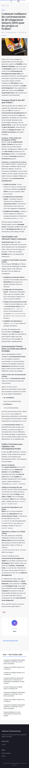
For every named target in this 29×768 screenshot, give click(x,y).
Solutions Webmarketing (11, 731)
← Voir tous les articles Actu (10, 641)
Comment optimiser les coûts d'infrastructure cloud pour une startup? (12, 713)
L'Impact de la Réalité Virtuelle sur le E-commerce (14, 668)
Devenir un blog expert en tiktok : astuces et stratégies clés (13, 687)
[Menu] (18, 1)
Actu (8, 5)
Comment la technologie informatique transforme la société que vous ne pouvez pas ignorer (14, 661)
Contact (4, 756)
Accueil (3, 5)
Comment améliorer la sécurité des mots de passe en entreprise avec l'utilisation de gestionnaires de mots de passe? (14, 680)
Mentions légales (6, 753)
